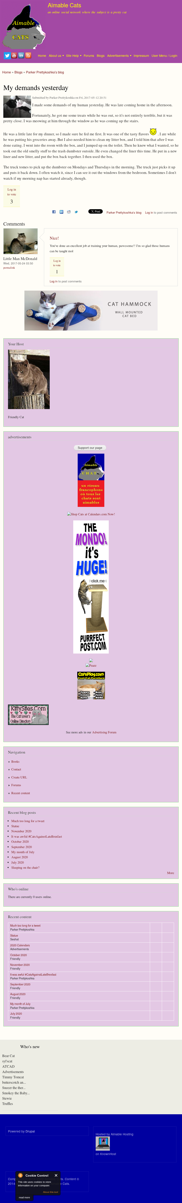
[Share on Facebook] (54, 211)
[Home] (23, 25)
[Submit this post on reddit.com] (69, 211)
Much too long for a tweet (27, 821)
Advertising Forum (104, 732)
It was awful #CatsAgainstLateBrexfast (36, 836)
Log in (149, 212)
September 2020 (21, 847)
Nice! (54, 238)
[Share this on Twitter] (76, 211)
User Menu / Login (164, 55)
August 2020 (19, 857)
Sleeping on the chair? (25, 867)
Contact (16, 769)
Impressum (141, 55)
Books (15, 761)
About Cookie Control (20, 1175)
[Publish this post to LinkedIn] (61, 211)
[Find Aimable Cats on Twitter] (7, 58)
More (170, 873)
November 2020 (21, 831)
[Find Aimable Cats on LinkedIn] (21, 58)
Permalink (9, 268)
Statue (15, 826)
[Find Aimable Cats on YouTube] (14, 58)
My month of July (22, 852)
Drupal (30, 1131)
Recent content (20, 793)
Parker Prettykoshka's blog (45, 72)
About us (55, 55)
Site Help (72, 55)
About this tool (50, 1192)
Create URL (19, 777)
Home (42, 55)
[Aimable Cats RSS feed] (28, 58)
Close (56, 1175)
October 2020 (20, 841)
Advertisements (118, 55)
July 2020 (17, 862)
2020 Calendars (20, 945)
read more (24, 1197)
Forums (89, 55)
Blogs (101, 55)
